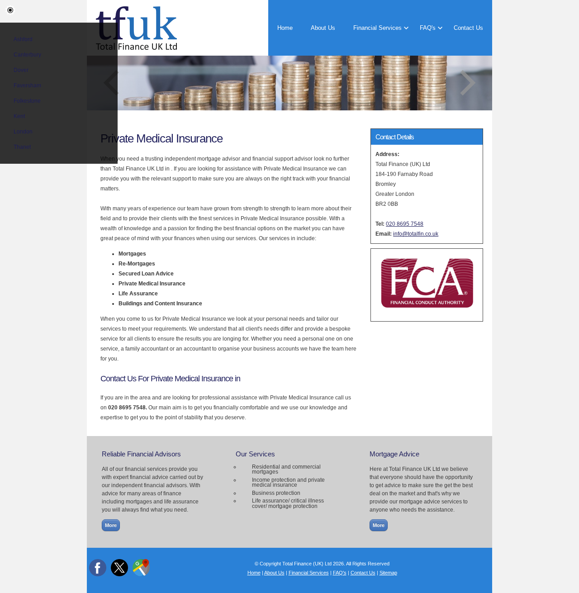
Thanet (22, 147)
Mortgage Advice (394, 454)
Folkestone (27, 101)
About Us (323, 27)
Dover (21, 70)
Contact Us (468, 27)
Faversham (27, 85)
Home (285, 27)
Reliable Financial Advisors (141, 454)
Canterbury (27, 55)
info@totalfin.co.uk (415, 234)
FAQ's (428, 27)
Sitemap (388, 572)
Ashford (23, 39)
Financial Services (377, 27)
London (23, 131)
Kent (19, 116)
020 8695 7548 (404, 224)
